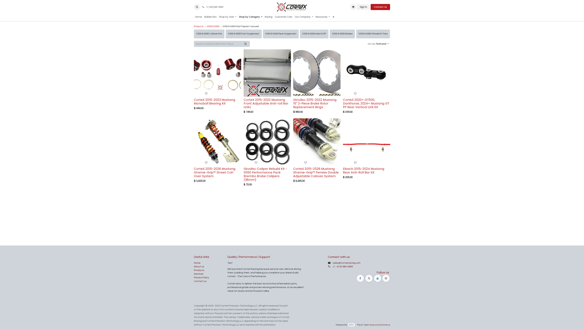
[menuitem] (198, 17)
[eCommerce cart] (353, 7)
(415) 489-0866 (344, 266)
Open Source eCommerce (377, 325)
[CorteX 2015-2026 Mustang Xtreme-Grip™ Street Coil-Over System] (217, 142)
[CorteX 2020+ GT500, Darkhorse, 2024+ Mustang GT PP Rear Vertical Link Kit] (366, 73)
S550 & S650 (213, 26)
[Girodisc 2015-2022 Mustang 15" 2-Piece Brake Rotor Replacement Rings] (317, 73)
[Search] (245, 44)
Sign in (363, 7)
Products (198, 26)
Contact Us (380, 7)
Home (197, 263)
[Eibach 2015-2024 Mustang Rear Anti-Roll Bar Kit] (366, 142)
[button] (197, 7)
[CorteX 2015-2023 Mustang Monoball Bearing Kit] (217, 73)
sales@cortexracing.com (346, 263)
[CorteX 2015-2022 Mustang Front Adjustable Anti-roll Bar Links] (267, 73)
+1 (334, 266)
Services (198, 274)
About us (199, 266)
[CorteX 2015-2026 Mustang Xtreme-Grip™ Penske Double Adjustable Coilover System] (317, 142)
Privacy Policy (201, 277)
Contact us (200, 281)
